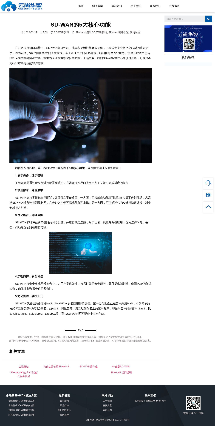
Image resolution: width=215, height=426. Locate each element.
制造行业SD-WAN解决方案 (21, 410)
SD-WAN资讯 (61, 32)
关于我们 (136, 6)
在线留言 (174, 6)
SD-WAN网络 (99, 32)
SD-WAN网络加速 (118, 32)
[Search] (208, 19)
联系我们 (155, 6)
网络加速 (135, 32)
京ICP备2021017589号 (118, 419)
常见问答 (64, 405)
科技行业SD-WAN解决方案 (21, 415)
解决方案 (97, 6)
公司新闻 (64, 400)
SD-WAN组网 (83, 32)
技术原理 (64, 415)
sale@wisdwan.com (156, 400)
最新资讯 (116, 6)
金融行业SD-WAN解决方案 (21, 400)
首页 (81, 6)
